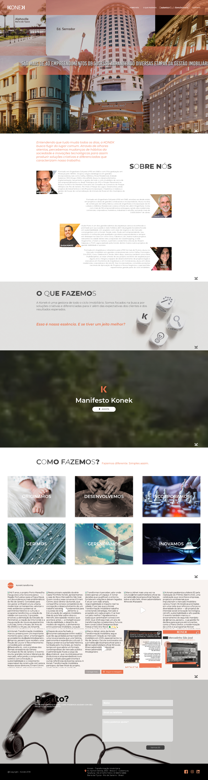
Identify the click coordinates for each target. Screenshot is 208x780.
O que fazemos (149, 8)
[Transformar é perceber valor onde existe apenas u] (104, 610)
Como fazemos (181, 8)
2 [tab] (104, 130)
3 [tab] (108, 130)
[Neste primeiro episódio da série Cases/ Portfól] (65, 610)
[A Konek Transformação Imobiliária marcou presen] (26, 649)
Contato (196, 8)
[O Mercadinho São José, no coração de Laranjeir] (181, 649)
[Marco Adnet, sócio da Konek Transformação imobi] (104, 649)
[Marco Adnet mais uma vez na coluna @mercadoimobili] (143, 610)
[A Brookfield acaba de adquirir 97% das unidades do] (143, 649)
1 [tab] (100, 130)
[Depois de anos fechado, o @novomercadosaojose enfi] (65, 649)
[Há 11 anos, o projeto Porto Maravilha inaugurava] (26, 610)
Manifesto (165, 8)
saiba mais (105, 68)
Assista (105, 409)
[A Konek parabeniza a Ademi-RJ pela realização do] (181, 610)
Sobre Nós (134, 8)
